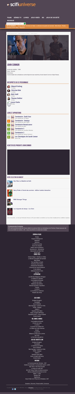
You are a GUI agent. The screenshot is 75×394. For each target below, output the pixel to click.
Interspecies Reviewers (37, 265)
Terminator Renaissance (23, 124)
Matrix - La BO (37, 373)
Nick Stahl (14, 94)
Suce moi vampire (37, 245)
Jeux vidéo (37, 298)
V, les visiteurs (37, 269)
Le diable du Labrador (37, 278)
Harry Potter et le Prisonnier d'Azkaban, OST (37, 379)
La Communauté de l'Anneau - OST (37, 363)
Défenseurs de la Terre (37, 271)
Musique (37, 361)
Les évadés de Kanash (37, 280)
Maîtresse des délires (37, 284)
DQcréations (30, 387)
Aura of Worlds (37, 304)
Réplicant (22, 27)
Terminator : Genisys (22, 120)
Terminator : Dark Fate (23, 116)
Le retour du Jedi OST (37, 368)
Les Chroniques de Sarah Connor (26, 136)
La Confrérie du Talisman (37, 291)
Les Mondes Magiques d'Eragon (37, 277)
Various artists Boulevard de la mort (37, 372)
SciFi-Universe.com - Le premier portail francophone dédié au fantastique (21, 4)
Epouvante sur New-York (37, 251)
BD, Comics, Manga (37, 319)
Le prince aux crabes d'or (37, 326)
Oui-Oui (37, 272)
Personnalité (39, 383)
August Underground (37, 238)
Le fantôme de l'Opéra (37, 345)
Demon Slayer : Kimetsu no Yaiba (26, 26)
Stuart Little (37, 252)
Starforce (37, 242)
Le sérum (37, 289)
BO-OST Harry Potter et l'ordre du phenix (37, 370)
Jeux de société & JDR (37, 340)
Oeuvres (33, 383)
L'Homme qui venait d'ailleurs (37, 267)
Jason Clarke (15, 102)
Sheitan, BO (37, 375)
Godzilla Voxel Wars (37, 311)
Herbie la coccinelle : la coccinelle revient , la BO (37, 365)
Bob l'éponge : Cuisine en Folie (37, 305)
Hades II (37, 309)
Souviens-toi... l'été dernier (37, 249)
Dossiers (27, 383)
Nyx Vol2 (37, 335)
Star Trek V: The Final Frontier (37, 366)
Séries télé (37, 254)
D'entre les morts (37, 282)
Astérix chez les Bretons (37, 247)
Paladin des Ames (37, 292)
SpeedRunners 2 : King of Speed (37, 314)
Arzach (37, 330)
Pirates (64, 26)
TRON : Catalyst (37, 307)
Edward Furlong (16, 86)
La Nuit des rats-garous (37, 337)
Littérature (37, 274)
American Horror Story (13, 27)
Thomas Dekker (16, 98)
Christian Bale (16, 90)
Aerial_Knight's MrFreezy (37, 312)
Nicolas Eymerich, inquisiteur (37, 285)
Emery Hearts (37, 316)
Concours (46, 383)
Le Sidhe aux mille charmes (37, 328)
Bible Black (58, 26)
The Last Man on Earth (37, 262)
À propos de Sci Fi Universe (15, 226)
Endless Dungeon (37, 300)
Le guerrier (37, 332)
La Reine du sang (37, 244)
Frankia (37, 287)
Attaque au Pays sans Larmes (37, 333)
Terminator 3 (19, 128)
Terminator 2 (19, 132)
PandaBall (37, 302)
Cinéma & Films (37, 234)
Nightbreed (37, 377)
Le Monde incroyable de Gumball (45, 26)
